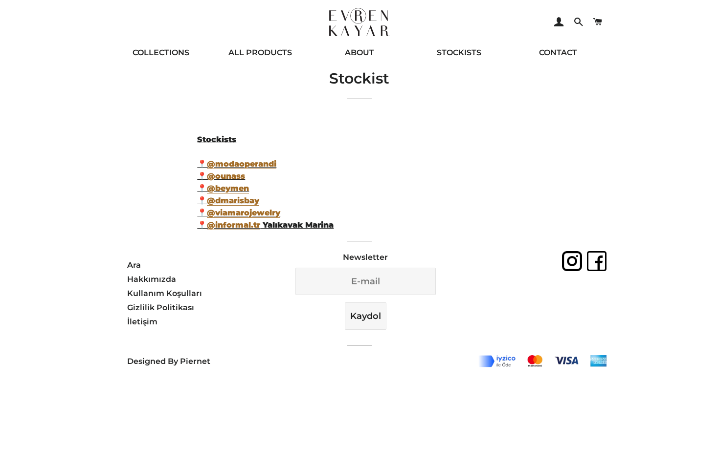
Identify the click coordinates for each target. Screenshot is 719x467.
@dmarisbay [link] (233, 200)
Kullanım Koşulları (164, 293)
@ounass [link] (226, 176)
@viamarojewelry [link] (243, 212)
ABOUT (359, 52)
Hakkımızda (151, 279)
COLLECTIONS (161, 52)
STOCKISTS (459, 52)
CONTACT (558, 52)
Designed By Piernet (168, 361)
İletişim (142, 321)
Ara (134, 265)
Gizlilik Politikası (160, 307)
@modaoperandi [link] (241, 164)
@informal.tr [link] (233, 225)
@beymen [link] (228, 188)
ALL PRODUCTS (260, 52)
